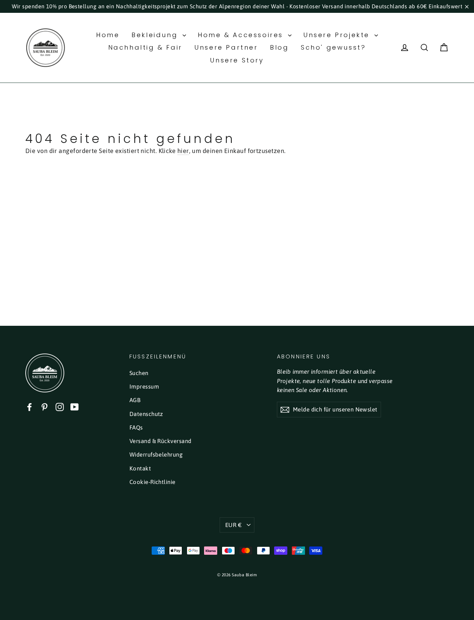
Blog (279, 47)
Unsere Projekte (338, 35)
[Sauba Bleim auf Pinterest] (44, 407)
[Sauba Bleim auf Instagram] (60, 407)
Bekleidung (156, 35)
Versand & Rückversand (160, 441)
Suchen (139, 373)
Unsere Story (237, 60)
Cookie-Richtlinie (152, 481)
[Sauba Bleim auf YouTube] (74, 407)
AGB (135, 400)
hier (183, 150)
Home (107, 35)
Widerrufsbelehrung (156, 454)
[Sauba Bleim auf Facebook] (29, 407)
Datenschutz (146, 413)
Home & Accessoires (242, 35)
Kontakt (140, 468)
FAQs (136, 427)
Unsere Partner (226, 47)
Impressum (144, 386)
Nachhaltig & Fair (145, 47)
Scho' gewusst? (333, 47)
